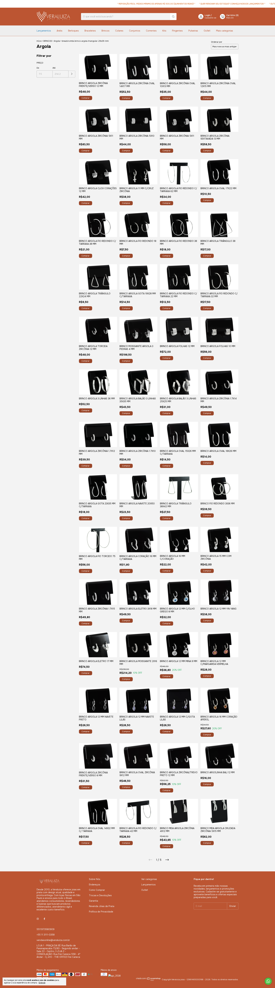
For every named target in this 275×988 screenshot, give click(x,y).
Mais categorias (224, 30)
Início (39, 41)
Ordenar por (216, 42)
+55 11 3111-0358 (46, 934)
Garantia (93, 900)
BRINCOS (47, 41)
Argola (57, 41)
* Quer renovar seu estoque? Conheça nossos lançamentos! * (215, 4)
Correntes (151, 30)
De (38, 68)
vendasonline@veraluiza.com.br (53, 940)
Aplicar (71, 74)
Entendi (42, 983)
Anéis (59, 30)
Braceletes (90, 30)
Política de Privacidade (101, 911)
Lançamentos (44, 30)
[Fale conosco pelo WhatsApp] (268, 981)
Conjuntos (134, 30)
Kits (164, 30)
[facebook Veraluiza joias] (44, 918)
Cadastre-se (210, 18)
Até (54, 68)
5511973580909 (45, 929)
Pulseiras (193, 30)
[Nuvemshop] (148, 980)
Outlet (207, 30)
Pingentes (177, 30)
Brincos (105, 30)
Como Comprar (97, 890)
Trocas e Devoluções (100, 895)
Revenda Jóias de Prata (101, 906)
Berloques (73, 30)
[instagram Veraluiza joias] (38, 918)
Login (207, 15)
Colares (119, 30)
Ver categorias (149, 879)
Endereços (94, 884)
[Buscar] (173, 16)
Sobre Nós (94, 879)
